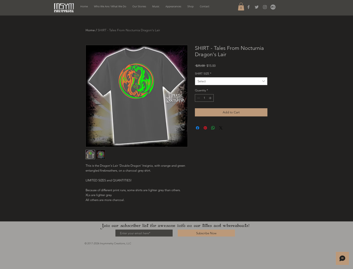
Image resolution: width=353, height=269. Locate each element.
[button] (241, 6)
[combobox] (231, 81)
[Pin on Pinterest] (205, 127)
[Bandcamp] (273, 7)
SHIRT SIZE (203, 73)
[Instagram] (264, 7)
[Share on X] (220, 127)
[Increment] (210, 98)
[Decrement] (198, 98)
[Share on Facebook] (197, 127)
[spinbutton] (204, 98)
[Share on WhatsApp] (213, 127)
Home (90, 30)
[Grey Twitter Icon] (256, 7)
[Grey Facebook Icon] (248, 7)
